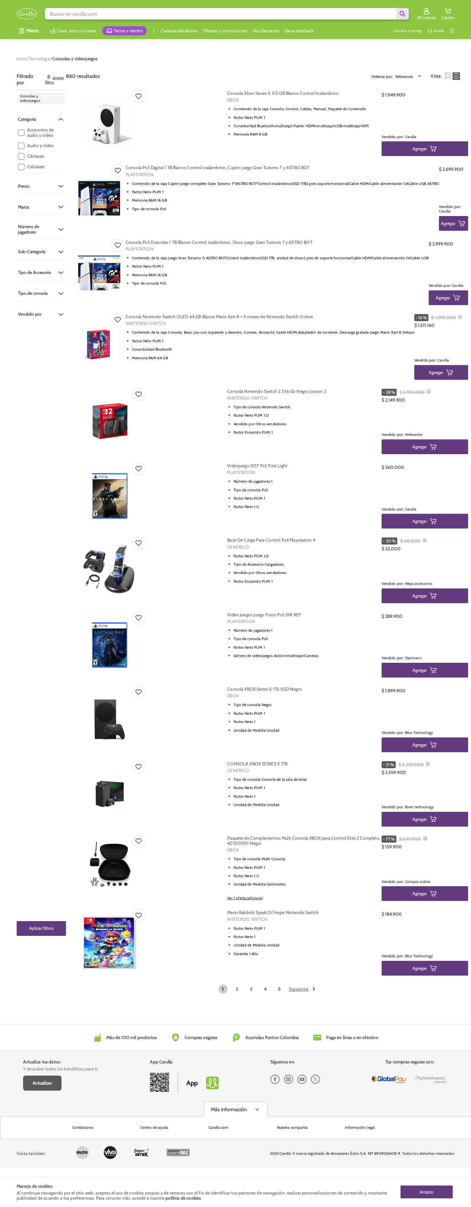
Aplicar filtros (41, 928)
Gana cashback (299, 31)
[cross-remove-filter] (59, 99)
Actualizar (42, 1083)
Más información (229, 1109)
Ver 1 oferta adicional (245, 897)
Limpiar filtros (54, 80)
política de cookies (183, 1198)
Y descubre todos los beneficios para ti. (60, 1068)
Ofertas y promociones (225, 31)
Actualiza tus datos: (42, 1061)
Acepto (427, 1192)
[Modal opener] (459, 317)
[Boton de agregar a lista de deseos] (138, 96)
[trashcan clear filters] (48, 77)
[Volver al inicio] (27, 14)
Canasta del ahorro (179, 31)
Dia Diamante (265, 31)
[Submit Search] (402, 14)
